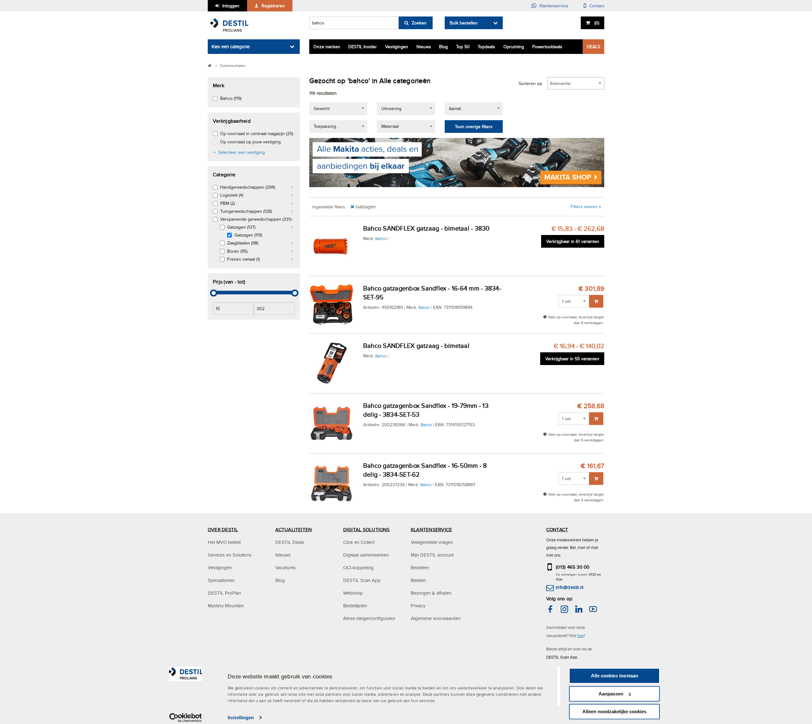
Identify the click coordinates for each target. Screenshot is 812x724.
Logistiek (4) (231, 195)
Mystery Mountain (226, 605)
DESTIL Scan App (362, 580)
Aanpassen (611, 693)
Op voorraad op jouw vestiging (250, 142)
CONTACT (557, 529)
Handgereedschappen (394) (247, 187)
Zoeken (419, 23)
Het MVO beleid (224, 542)
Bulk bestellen (464, 23)
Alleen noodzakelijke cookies (614, 711)
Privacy (418, 605)
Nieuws (423, 46)
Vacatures (285, 567)
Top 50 (463, 46)
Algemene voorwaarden (436, 618)
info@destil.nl (569, 587)
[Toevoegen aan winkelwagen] (596, 301)
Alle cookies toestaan (614, 675)
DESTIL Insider (362, 46)
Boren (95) (237, 251)
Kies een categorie (231, 46)
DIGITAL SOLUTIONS (366, 529)
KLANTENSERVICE (431, 529)
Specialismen (221, 580)
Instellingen (241, 717)
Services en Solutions (230, 554)
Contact (596, 6)
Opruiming (513, 46)
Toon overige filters (474, 126)
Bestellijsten (355, 605)
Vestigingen (396, 46)
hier (580, 635)
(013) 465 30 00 (573, 567)
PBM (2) (227, 203)
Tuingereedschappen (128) (246, 211)
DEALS (593, 46)
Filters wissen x (586, 206)
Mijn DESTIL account (432, 554)
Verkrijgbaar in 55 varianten (572, 358)
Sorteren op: (531, 83)
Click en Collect (359, 542)
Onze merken (326, 46)
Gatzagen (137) (241, 227)
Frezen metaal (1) (243, 259)
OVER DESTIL (223, 529)
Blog (443, 46)
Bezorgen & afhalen (431, 593)
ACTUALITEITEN (293, 529)
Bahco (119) (230, 98)
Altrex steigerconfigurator (369, 618)
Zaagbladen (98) (242, 243)
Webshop (353, 593)
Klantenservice (554, 6)
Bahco (380, 238)
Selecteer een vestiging (241, 152)
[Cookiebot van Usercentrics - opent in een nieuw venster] (185, 717)
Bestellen (420, 567)
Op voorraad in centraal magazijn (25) (256, 133)
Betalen (418, 580)
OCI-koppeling (358, 567)
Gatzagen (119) (248, 235)
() (596, 23)
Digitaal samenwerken (366, 554)
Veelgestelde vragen (432, 542)
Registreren (273, 6)
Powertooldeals (547, 46)
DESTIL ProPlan (224, 593)
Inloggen (230, 6)
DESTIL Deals (289, 542)
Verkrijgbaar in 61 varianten (572, 241)
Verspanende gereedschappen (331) (255, 219)
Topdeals (486, 46)
